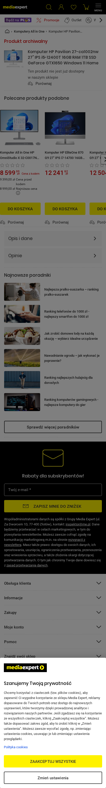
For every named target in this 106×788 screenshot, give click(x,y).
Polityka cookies (16, 747)
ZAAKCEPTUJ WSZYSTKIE (53, 761)
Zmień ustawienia (53, 777)
